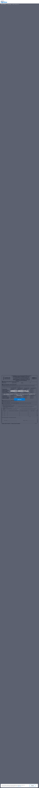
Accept (32, 785)
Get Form (19, 399)
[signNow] (4, 2)
